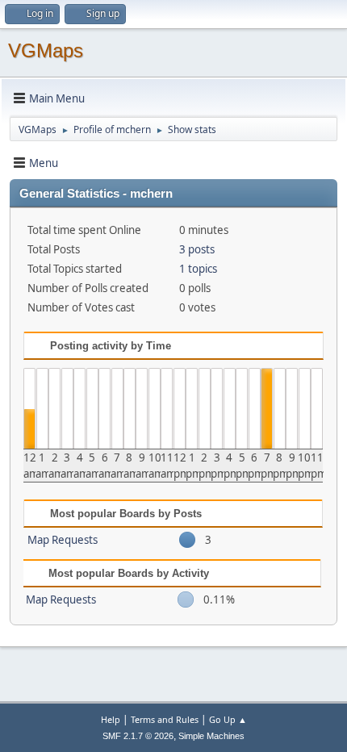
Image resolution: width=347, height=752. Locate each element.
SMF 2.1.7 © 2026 (138, 736)
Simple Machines (211, 736)
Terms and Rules (165, 719)
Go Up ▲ (228, 719)
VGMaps (45, 50)
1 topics (198, 268)
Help (110, 719)
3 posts (197, 249)
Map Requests (62, 540)
